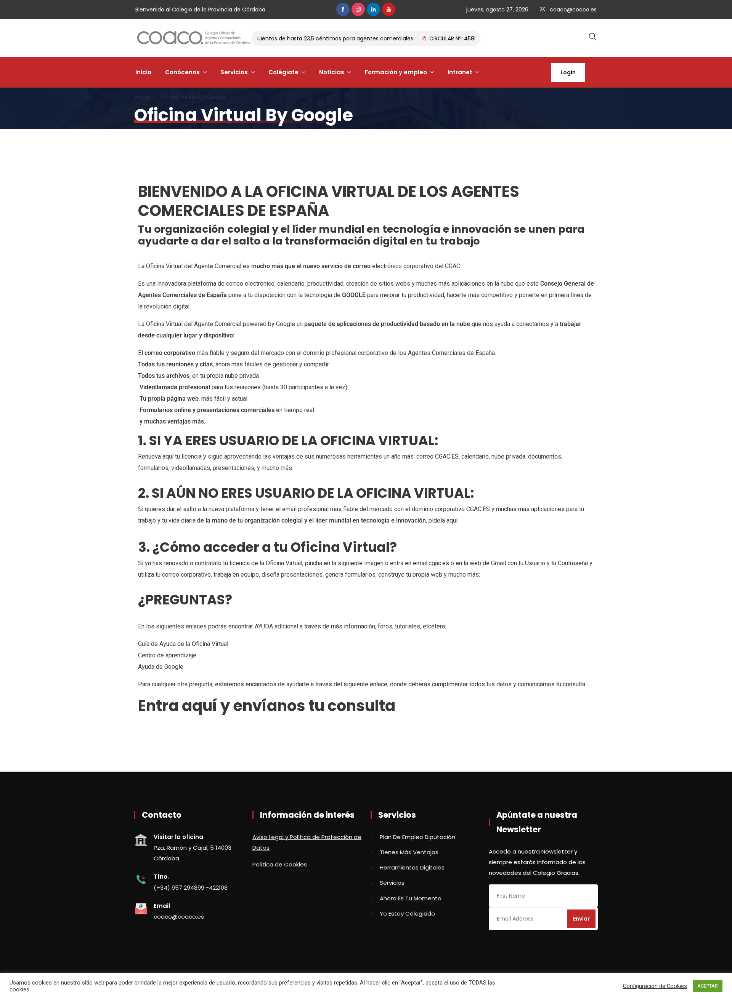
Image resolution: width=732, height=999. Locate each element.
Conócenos (182, 72)
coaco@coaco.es (573, 9)
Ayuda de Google (160, 666)
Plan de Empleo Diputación (417, 837)
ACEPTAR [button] (707, 986)
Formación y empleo (396, 72)
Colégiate (283, 72)
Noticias (331, 72)
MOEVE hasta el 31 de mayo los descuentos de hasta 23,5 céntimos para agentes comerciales (276, 38)
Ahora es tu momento (410, 898)
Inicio (143, 72)
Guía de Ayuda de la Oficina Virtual (183, 643)
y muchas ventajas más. (173, 421)
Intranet (460, 72)
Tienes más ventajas (409, 852)
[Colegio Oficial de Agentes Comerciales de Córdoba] (193, 38)
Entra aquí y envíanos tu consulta (266, 705)
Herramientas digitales (412, 867)
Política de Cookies (279, 864)
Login (568, 72)
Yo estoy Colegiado (407, 913)
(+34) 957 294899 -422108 (191, 888)
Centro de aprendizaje (167, 655)
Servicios (234, 72)
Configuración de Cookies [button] (655, 986)
